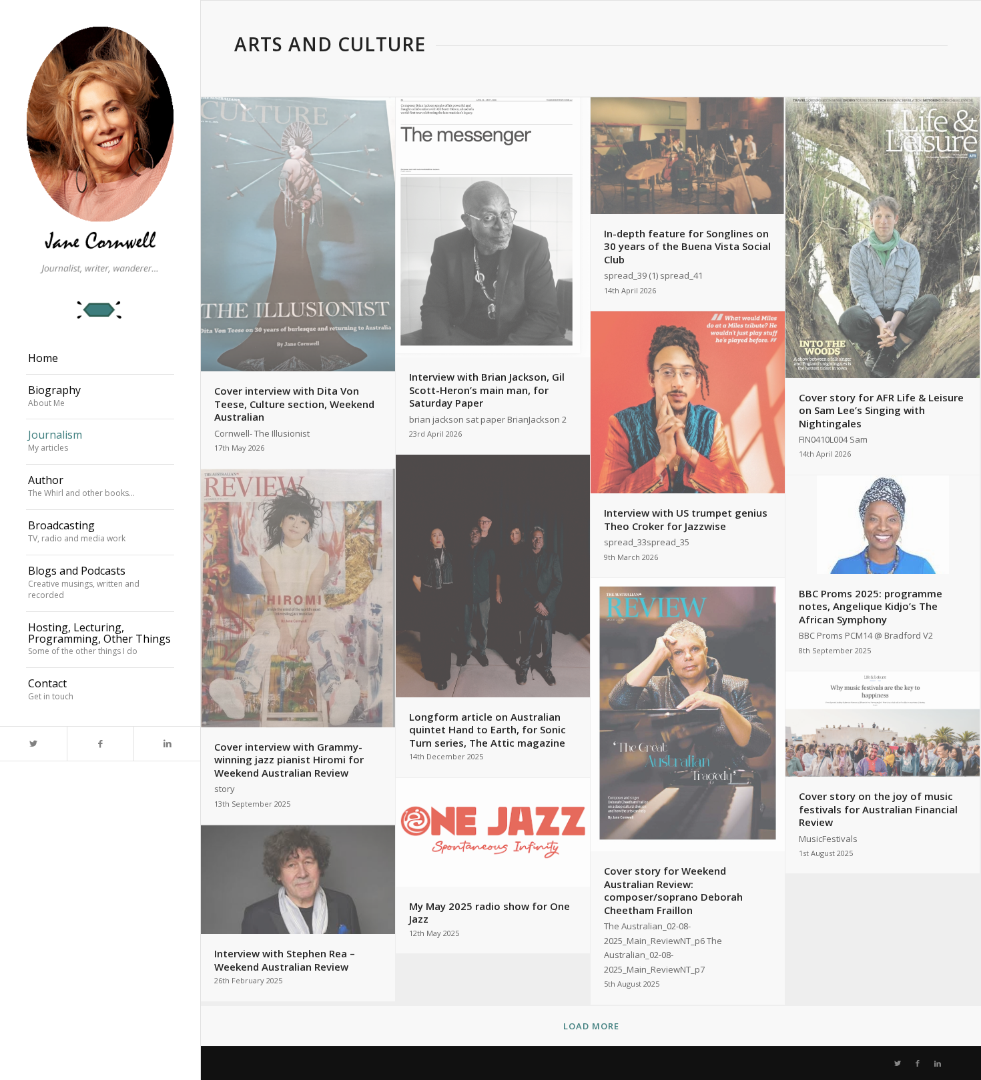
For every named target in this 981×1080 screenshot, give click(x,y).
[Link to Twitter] (33, 744)
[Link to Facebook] (100, 744)
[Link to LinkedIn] (166, 744)
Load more (591, 1026)
